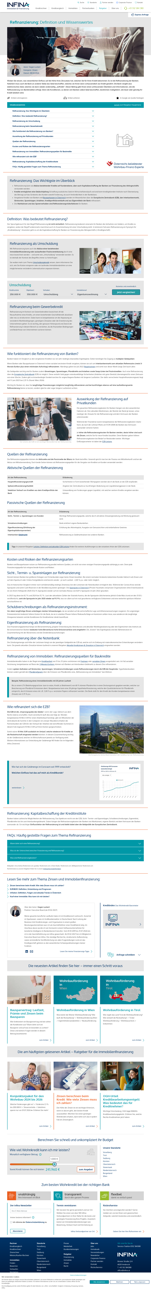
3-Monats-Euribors (47, 664)
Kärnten (106, 1161)
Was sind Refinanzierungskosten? (23, 858)
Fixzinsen (84, 661)
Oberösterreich (109, 1164)
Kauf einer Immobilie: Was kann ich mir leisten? (30, 896)
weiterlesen (16, 788)
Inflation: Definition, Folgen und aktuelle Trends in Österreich (35, 893)
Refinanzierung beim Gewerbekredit (27, 126)
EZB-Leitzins (107, 441)
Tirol (105, 1155)
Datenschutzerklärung (35, 1222)
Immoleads (95, 1249)
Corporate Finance (98, 1258)
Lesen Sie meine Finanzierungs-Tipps (74, 951)
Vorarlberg (107, 1152)
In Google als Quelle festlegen (132, 98)
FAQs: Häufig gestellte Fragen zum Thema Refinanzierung (36, 167)
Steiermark (107, 1167)
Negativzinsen (89, 367)
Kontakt (94, 1264)
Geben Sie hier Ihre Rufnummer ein (127, 1231)
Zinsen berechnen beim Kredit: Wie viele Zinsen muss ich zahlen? (37, 885)
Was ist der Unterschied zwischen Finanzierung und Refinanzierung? (37, 850)
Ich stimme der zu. (30, 1222)
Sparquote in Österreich (79, 588)
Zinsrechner (14, 1252)
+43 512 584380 (125, 1267)
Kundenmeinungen (71, 1249)
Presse (66, 1243)
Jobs (92, 1246)
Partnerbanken (88, 8)
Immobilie (68, 1260)
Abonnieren (18, 1231)
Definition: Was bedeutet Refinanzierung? (29, 116)
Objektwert (30, 290)
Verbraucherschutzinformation (52, 869)
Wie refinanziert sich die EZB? (24, 156)
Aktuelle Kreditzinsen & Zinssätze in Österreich (85, 645)
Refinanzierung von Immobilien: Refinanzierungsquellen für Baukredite (42, 151)
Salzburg (106, 1158)
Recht (66, 1266)
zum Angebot (86, 1169)
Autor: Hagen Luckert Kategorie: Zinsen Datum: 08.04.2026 (32, 70)
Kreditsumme (14, 290)
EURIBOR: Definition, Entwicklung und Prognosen (30, 889)
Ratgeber (103, 8)
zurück (116, 105)
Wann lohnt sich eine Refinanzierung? (25, 843)
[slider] (54, 1164)
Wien (105, 1176)
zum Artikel (43, 1040)
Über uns (115, 8)
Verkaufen (14, 1269)
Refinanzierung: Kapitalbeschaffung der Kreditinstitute (35, 162)
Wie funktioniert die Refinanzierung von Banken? (32, 131)
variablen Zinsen (98, 661)
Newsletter (95, 1255)
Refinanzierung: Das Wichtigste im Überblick (31, 111)
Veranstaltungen (97, 1252)
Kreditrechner (41, 8)
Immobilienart (82, 290)
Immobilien (73, 8)
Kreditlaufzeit (47, 661)
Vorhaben (46, 290)
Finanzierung (69, 1257)
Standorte (41, 1243)
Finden (12, 1263)
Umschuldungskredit (41, 262)
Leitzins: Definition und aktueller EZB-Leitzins (51, 547)
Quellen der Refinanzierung (23, 141)
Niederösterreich (110, 1170)
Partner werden (97, 1261)
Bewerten (14, 1266)
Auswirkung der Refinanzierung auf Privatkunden (32, 136)
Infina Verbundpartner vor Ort (83, 1231)
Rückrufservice (96, 1267)
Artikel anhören (74, 98)
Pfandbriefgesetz (36, 672)
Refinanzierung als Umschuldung (26, 121)
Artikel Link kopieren (19, 98)
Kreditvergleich (58, 8)
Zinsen (66, 1263)
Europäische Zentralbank (24, 374)
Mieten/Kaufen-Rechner (19, 1255)
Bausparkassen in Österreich (54, 198)
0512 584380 (135, 1246)
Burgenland (107, 1173)
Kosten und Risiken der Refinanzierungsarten (31, 146)
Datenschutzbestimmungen (78, 1275)
